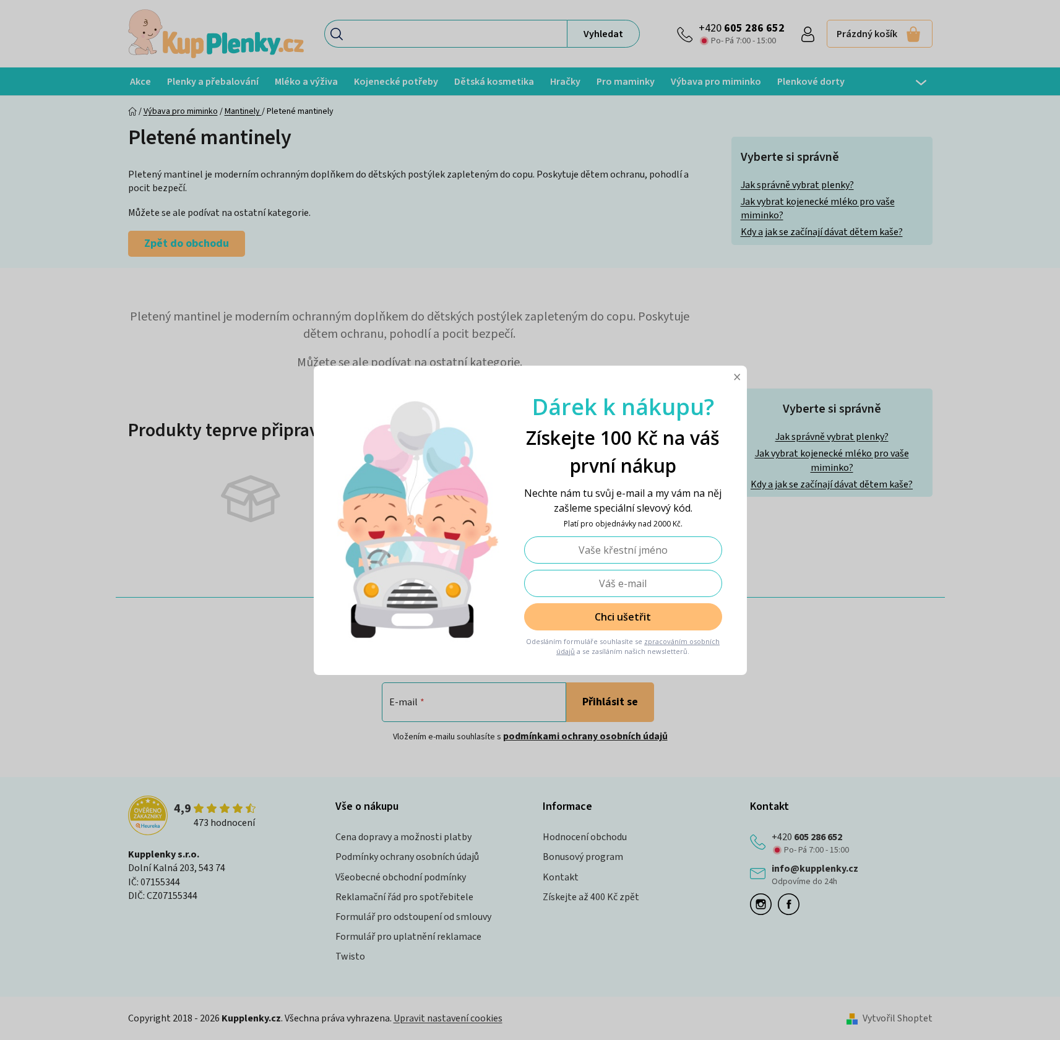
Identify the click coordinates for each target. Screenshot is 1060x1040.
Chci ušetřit (623, 617)
